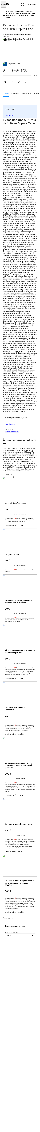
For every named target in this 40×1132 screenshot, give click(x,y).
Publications (15, 93)
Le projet (6, 93)
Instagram (12, 424)
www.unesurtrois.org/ (12, 432)
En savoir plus (9, 115)
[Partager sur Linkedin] (25, 82)
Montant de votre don (12, 932)
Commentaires (26, 93)
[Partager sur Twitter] (18, 82)
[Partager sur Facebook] (12, 82)
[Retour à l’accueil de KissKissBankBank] (7, 4)
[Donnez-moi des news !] (5, 82)
